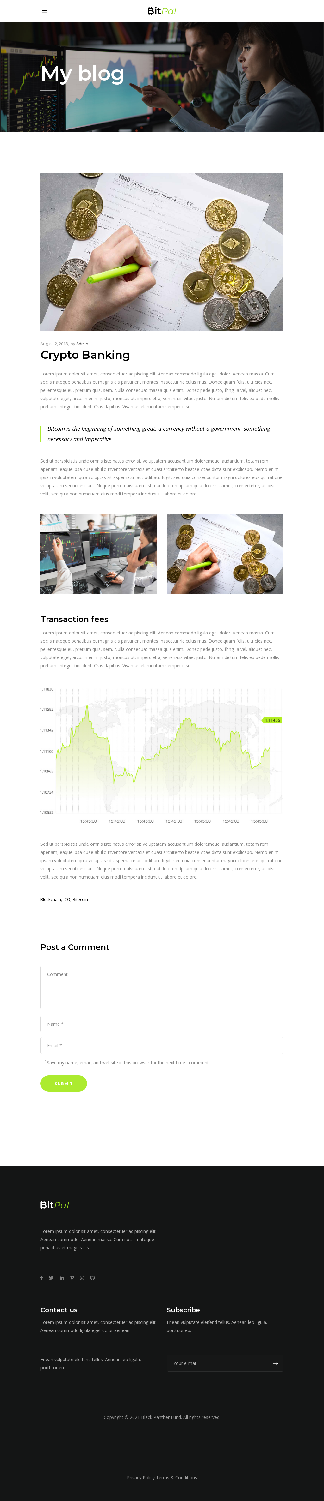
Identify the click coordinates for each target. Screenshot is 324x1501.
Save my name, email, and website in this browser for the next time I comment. (128, 1063)
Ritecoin (80, 899)
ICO (67, 899)
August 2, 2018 (54, 343)
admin (82, 343)
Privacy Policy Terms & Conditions (162, 1477)
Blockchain (50, 899)
